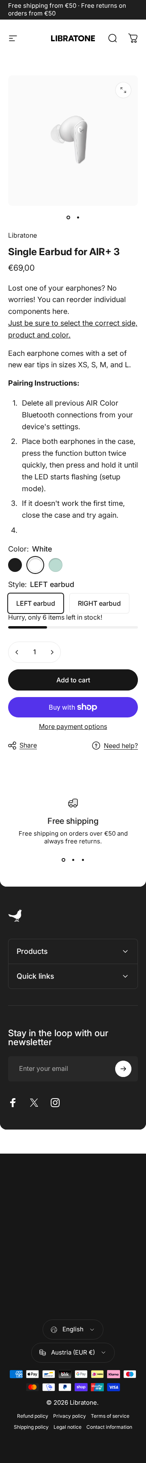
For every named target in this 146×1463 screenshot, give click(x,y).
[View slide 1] (63, 860)
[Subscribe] (123, 1069)
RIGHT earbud (99, 603)
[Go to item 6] (78, 217)
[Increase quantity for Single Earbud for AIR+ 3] (51, 652)
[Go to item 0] (68, 217)
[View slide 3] (83, 860)
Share (28, 745)
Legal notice (68, 1427)
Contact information (109, 1427)
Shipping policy (31, 1427)
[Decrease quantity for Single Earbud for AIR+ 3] (17, 652)
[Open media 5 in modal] (123, 90)
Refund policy (32, 1416)
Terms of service (110, 1416)
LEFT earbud (35, 603)
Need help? (121, 745)
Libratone (22, 235)
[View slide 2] (73, 860)
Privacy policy (69, 1416)
